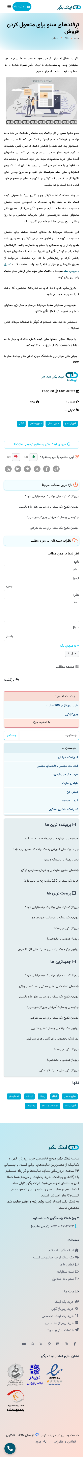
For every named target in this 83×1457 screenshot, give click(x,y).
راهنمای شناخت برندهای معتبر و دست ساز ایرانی (49, 986)
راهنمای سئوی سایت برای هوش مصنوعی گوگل (50, 870)
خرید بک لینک (64, 1301)
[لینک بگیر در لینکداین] (58, 1344)
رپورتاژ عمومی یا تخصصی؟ (63, 938)
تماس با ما (67, 1264)
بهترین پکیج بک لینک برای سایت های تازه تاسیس (48, 506)
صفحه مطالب (66, 667)
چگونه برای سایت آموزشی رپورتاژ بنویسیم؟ (53, 517)
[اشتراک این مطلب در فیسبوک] (46, 469)
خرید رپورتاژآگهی (63, 1309)
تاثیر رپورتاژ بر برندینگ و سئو (61, 859)
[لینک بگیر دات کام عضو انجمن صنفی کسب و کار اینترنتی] (35, 1374)
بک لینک (31, 1106)
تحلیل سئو (14, 1096)
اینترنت (29, 1096)
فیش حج (72, 791)
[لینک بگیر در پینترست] (49, 1344)
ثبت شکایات (66, 1272)
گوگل (21, 423)
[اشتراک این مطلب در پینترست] (27, 469)
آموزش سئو (70, 423)
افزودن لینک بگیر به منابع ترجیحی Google (40, 444)
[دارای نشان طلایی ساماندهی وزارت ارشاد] (16, 1374)
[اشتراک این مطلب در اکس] (37, 469)
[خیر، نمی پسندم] (16, 457)
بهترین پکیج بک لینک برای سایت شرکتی (54, 528)
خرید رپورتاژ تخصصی (60, 1323)
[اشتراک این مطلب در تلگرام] (56, 469)
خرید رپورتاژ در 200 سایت (62, 705)
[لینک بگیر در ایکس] (41, 1344)
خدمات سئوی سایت (61, 1330)
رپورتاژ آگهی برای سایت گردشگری (59, 1070)
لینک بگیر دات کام (62, 1250)
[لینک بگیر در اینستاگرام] (66, 1344)
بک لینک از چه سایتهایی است (54, 1257)
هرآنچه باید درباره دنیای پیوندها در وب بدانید (52, 838)
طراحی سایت (70, 783)
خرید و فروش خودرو (65, 774)
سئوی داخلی (53, 423)
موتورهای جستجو (50, 1106)
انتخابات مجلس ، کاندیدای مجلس (57, 766)
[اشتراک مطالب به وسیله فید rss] (8, 469)
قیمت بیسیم (70, 800)
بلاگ (66, 38)
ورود (39, 1441)
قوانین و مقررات (64, 1441)
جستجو (12, 735)
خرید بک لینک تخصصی (58, 1316)
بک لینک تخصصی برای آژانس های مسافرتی (52, 1038)
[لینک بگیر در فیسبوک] (75, 1344)
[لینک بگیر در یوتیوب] (24, 1344)
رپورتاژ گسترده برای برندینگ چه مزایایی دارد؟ (52, 496)
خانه (76, 38)
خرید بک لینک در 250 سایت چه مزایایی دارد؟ (51, 880)
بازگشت (9, 679)
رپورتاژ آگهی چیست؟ (66, 928)
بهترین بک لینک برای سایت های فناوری (55, 917)
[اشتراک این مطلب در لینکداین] (18, 469)
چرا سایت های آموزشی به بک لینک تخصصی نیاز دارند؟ (46, 849)
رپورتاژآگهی (71, 714)
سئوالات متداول (63, 1279)
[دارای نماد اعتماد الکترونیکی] (54, 1374)
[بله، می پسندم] (33, 457)
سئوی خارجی (36, 423)
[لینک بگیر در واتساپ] (32, 1344)
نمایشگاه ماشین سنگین (63, 809)
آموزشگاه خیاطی (68, 757)
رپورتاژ (42, 1096)
